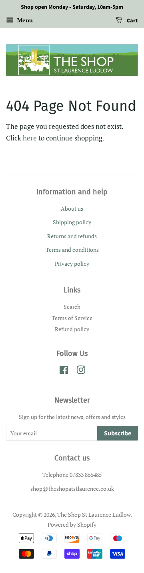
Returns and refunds (72, 236)
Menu (24, 20)
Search (72, 306)
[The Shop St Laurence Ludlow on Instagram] (80, 371)
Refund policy (72, 329)
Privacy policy (72, 263)
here (30, 137)
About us (72, 208)
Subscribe (117, 433)
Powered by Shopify (72, 524)
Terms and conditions (72, 249)
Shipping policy (72, 222)
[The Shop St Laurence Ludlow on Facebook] (63, 371)
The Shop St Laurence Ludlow (93, 514)
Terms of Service (72, 318)
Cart (132, 21)
